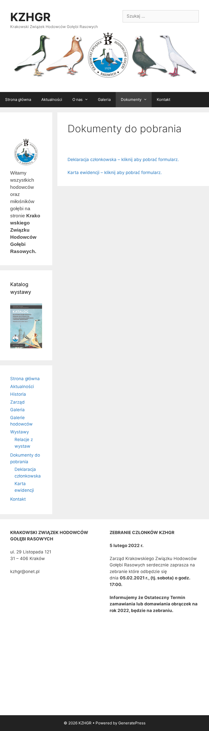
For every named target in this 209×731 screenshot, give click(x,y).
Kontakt (163, 99)
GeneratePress (132, 723)
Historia (18, 394)
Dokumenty (131, 99)
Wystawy (19, 431)
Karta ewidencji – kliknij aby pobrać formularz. (115, 172)
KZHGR (30, 17)
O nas (77, 99)
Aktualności (51, 99)
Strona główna (18, 99)
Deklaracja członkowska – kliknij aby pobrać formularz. (123, 159)
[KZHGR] (104, 55)
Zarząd (17, 402)
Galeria (104, 99)
